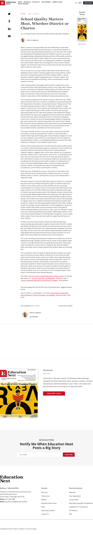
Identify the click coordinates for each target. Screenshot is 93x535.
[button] (76, 3)
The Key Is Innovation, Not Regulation (43, 278)
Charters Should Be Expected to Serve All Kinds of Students (39, 280)
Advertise (72, 492)
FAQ (70, 514)
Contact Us (45, 514)
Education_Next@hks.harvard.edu (15, 502)
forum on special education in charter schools (49, 276)
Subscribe (69, 455)
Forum (23, 13)
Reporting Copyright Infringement (81, 503)
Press (43, 507)
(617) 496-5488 (10, 499)
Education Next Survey (49, 503)
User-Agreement (75, 496)
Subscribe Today (54, 393)
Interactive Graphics (48, 510)
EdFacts (43, 500)
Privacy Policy (73, 500)
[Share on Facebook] (9, 21)
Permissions (73, 510)
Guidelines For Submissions (78, 507)
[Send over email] (9, 36)
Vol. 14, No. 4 (34, 13)
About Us (44, 492)
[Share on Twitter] (9, 14)
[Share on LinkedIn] (9, 28)
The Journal (45, 496)
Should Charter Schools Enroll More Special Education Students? (47, 34)
